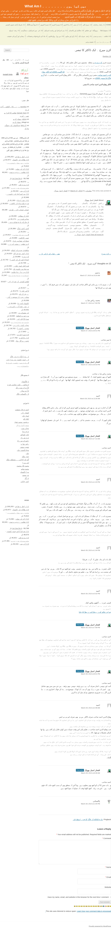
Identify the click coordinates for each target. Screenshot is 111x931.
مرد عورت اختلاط (22, 316)
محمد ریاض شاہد (92, 300)
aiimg (24, 119)
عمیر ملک (25, 456)
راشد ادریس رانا (23, 441)
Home (108, 25)
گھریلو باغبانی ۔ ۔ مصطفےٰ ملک (17, 460)
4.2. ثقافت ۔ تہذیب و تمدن (102, 36)
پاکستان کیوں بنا (23, 303)
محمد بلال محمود (23, 466)
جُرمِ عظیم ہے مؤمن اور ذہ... (18, 244)
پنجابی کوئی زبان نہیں (21, 325)
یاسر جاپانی (25, 481)
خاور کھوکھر (24, 435)
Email (108, 877)
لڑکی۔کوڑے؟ (24, 291)
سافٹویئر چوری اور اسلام (20, 250)
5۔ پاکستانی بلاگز (22, 394)
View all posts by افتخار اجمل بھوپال (89, 234)
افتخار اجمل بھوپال (60, 191)
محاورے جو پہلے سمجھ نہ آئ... (18, 297)
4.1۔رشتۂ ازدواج (14, 30)
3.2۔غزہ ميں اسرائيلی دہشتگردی (32, 30)
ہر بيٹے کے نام (24, 294)
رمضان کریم (17, 119)
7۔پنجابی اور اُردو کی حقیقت (16, 36)
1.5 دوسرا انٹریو (57, 25)
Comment (106, 838)
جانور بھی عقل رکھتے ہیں (18, 163)
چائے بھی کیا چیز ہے (20, 322)
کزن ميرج (98, 63)
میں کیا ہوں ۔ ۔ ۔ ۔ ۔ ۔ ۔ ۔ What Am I (55, 6)
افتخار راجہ (25, 413)
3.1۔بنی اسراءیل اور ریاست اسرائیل (56, 30)
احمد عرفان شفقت (22, 410)
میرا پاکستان (24, 472)
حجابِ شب (25, 428)
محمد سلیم (25, 469)
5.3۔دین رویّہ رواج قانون (56, 36)
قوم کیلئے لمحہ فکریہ (21, 266)
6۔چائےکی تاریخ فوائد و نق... (18, 222)
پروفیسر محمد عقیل (21, 422)
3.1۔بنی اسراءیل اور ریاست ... (18, 194)
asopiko (23, 107)
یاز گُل (27, 478)
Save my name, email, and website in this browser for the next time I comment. (78, 897)
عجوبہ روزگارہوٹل (22, 341)
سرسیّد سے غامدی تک (21, 269)
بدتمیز (97, 273)
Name (108, 867)
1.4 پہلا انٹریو (68, 25)
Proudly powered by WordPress (100, 926)
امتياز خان (25, 416)
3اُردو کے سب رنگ (22, 388)
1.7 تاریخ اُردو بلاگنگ (33, 25)
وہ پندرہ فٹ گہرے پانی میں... (18, 306)
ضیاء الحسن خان (23, 450)
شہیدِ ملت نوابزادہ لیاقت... (19, 203)
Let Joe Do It (17, 178)
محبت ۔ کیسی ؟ (23, 328)
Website (108, 887)
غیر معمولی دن (23, 313)
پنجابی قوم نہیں (23, 219)
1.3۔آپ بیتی (77, 25)
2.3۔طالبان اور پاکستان (76, 30)
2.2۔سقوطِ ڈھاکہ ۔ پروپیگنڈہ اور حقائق (98, 30)
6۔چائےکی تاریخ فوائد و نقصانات (37, 36)
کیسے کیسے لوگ (23, 228)
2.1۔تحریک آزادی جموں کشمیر (15, 25)
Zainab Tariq (21, 113)
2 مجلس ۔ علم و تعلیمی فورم (18, 385)
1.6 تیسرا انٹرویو (46, 25)
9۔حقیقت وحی (90, 42)
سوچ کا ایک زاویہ (22, 319)
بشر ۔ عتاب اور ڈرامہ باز (49, 254)
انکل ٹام (26, 419)
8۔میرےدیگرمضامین (104, 42)
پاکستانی (96, 801)
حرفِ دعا (25, 431)
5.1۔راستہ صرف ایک (85, 36)
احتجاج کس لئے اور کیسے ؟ (19, 260)
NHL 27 (23, 125)
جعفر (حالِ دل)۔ (22, 425)
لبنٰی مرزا (25, 463)
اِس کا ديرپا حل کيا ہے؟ (19, 275)
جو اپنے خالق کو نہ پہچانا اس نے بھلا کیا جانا (95, 612)
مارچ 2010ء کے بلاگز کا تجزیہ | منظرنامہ (88, 819)
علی (27, 453)
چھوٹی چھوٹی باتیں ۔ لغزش (19, 210)
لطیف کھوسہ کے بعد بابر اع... (18, 282)
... (28, 182)
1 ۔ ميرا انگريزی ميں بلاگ (19, 357)
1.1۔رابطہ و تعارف (99, 25)
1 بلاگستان (25, 382)
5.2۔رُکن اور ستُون (71, 36)
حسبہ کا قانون (24, 238)
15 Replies (107, 56)
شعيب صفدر (24, 447)
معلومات (88, 191)
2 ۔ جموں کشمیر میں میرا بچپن (17, 360)
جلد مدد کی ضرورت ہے (20, 188)
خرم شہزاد (25, 438)
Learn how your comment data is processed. (78, 911)
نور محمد (25, 475)
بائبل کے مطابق (23, 216)
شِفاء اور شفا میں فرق (21, 241)
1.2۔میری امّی (87, 25)
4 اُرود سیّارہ (24, 391)
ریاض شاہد (25, 444)
